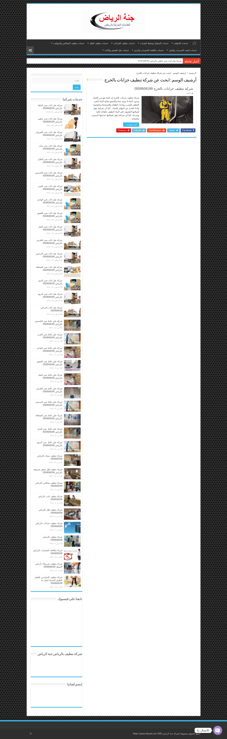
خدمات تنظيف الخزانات (124, 43)
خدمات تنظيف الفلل (99, 43)
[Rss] (31, 734)
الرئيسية (194, 42)
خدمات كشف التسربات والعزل (183, 50)
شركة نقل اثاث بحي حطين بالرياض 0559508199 (159, 61)
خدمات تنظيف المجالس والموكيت (68, 43)
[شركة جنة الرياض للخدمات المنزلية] (113, 21)
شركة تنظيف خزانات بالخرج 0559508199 (163, 88)
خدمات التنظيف (181, 43)
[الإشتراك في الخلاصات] (88, 79)
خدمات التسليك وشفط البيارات (154, 43)
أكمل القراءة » (131, 124)
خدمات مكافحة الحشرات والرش (149, 50)
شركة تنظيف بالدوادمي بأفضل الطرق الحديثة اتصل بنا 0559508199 (48, 580)
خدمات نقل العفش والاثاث (117, 50)
